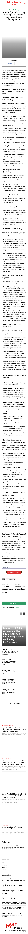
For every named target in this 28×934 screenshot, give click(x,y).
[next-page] (24, 614)
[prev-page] (21, 614)
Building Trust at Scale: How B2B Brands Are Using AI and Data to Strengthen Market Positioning (10, 652)
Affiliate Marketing (7, 725)
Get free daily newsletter (14, 572)
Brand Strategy (6, 758)
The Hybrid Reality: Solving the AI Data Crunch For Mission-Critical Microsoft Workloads (9, 681)
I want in (13, 603)
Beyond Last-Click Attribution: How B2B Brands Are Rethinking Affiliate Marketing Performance (13, 635)
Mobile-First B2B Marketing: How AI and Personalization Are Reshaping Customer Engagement (9, 662)
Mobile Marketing (14, 10)
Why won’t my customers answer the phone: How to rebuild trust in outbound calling (9, 691)
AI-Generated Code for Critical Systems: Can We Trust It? (8, 672)
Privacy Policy (17, 607)
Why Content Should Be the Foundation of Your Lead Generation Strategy (7, 589)
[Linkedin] (3, 852)
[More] (22, 63)
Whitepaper (5, 825)
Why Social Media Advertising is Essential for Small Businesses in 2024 (20, 589)
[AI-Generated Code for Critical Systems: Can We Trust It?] (22, 672)
